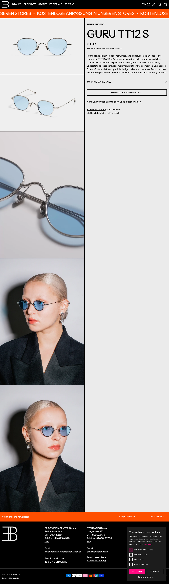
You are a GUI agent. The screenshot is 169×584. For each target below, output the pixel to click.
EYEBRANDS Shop (96, 109)
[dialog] (146, 554)
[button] (159, 4)
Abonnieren (157, 516)
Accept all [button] (137, 571)
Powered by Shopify (10, 578)
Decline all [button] (155, 571)
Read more (148, 544)
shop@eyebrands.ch (97, 551)
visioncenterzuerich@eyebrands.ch (63, 551)
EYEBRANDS (14, 574)
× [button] (163, 530)
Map (47, 541)
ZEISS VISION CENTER (99, 113)
